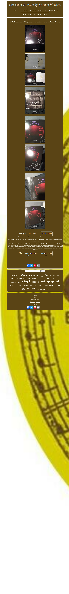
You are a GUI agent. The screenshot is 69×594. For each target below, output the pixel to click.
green (16, 285)
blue (38, 289)
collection (42, 289)
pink (31, 285)
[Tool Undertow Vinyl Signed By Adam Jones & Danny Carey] (35, 38)
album (23, 275)
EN (34, 304)
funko (48, 275)
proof (49, 278)
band (54, 279)
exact (48, 289)
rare (41, 285)
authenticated (16, 278)
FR (36, 304)
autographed (49, 281)
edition (23, 289)
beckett (26, 278)
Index (35, 295)
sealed (46, 285)
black (51, 285)
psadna (14, 275)
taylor (33, 279)
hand (39, 279)
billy (11, 285)
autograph (34, 275)
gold (44, 279)
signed (31, 288)
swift (19, 282)
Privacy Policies (35, 299)
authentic (36, 285)
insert (20, 285)
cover (42, 276)
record (35, 281)
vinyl (26, 281)
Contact (35, 297)
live (55, 285)
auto (59, 279)
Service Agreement (35, 302)
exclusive (56, 276)
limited (26, 285)
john (59, 285)
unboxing (13, 282)
